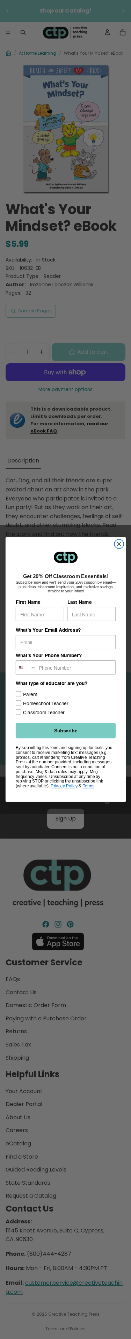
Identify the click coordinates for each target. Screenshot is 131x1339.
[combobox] (26, 667)
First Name (27, 602)
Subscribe (65, 730)
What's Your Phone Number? (48, 655)
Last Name (79, 602)
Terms (88, 786)
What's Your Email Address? (48, 629)
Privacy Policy (64, 786)
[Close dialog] (119, 544)
